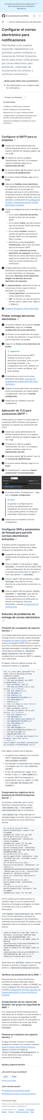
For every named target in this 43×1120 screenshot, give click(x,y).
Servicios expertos (22, 1112)
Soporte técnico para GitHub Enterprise (18, 1047)
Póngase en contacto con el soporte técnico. (20, 1094)
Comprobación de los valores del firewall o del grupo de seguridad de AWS (21, 1005)
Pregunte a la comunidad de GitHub (17, 1091)
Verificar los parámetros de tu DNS (20, 974)
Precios (11, 1112)
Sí (6, 1077)
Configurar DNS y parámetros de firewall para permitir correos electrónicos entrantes (21, 534)
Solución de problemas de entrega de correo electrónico (21, 615)
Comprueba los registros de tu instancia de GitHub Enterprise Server (18, 795)
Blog (32, 1112)
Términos (21, 1110)
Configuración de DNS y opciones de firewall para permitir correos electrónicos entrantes (21, 992)
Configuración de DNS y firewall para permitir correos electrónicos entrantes (22, 202)
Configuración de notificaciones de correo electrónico (22, 22)
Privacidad (30, 1110)
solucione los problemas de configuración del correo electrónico (21, 381)
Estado (4, 1112)
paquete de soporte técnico (16, 640)
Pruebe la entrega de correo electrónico (22, 308)
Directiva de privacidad (9, 1080)
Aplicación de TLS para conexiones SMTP (16, 412)
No (15, 1077)
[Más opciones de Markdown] (25, 97)
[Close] (36, 3)
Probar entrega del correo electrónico (18, 317)
